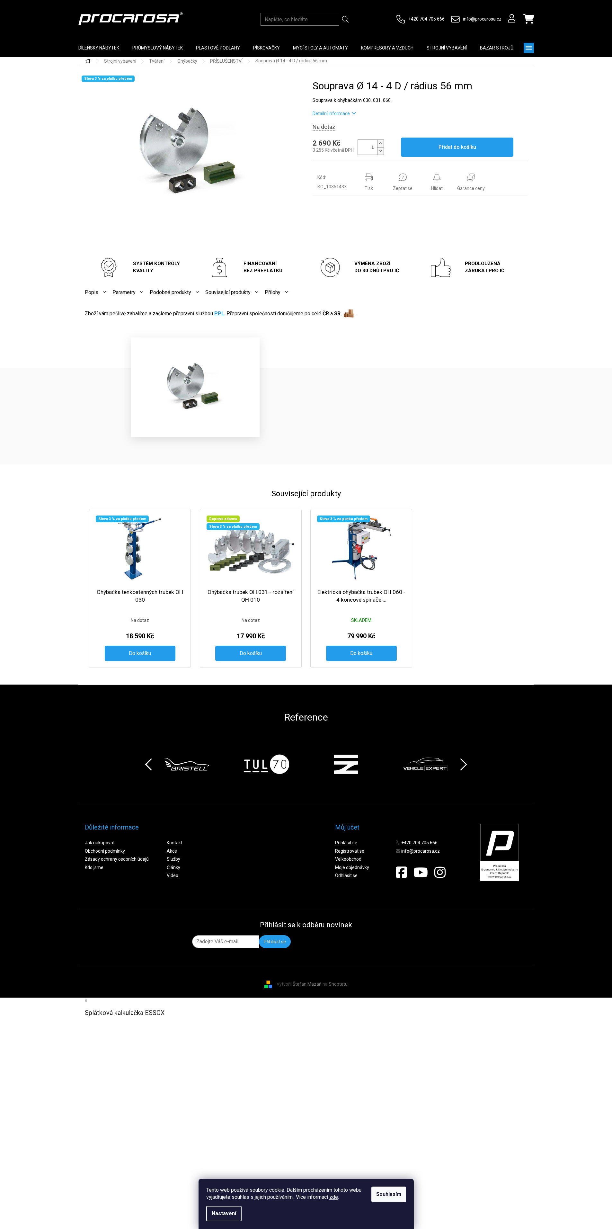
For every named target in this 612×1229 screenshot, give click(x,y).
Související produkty (228, 292)
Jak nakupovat (100, 842)
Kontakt (174, 842)
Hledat (345, 19)
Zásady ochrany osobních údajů (117, 859)
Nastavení (224, 1213)
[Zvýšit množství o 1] (380, 143)
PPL (219, 313)
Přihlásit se (346, 842)
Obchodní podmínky (105, 851)
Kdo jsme (94, 867)
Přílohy (272, 292)
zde (333, 1197)
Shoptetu (338, 984)
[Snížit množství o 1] (380, 151)
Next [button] (463, 764)
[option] (186, 764)
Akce (172, 851)
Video (172, 875)
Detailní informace (331, 113)
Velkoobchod (348, 859)
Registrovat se (349, 851)
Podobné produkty (170, 292)
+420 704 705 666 (426, 19)
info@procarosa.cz (482, 19)
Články (173, 867)
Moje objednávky (352, 867)
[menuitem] (99, 48)
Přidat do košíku (457, 147)
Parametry (124, 292)
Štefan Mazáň (307, 984)
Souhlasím (388, 1194)
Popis (91, 292)
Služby (173, 859)
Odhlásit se (346, 875)
